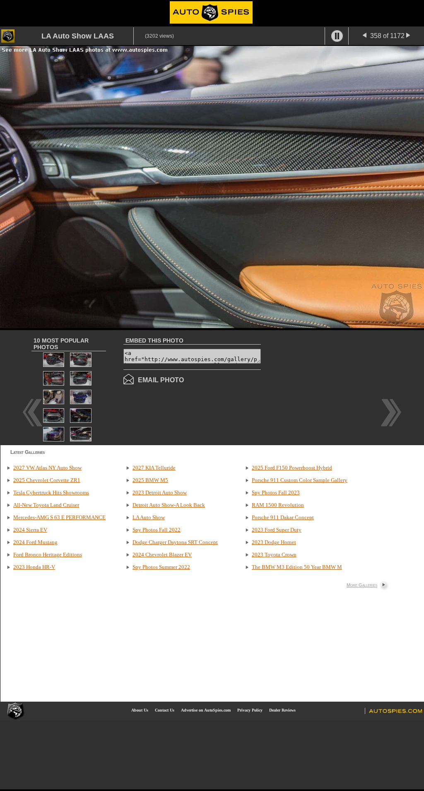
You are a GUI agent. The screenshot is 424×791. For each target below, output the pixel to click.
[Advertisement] (330, 387)
